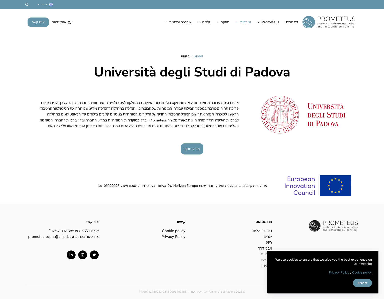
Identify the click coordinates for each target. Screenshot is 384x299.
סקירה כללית (262, 231)
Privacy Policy (339, 272)
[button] (45, 4)
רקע (269, 242)
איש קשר (38, 22)
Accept (362, 283)
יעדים (268, 236)
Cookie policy (362, 272)
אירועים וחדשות (180, 22)
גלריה (206, 22)
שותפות (245, 22)
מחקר (225, 22)
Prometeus (270, 22)
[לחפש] (27, 4)
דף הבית (292, 22)
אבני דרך (265, 248)
